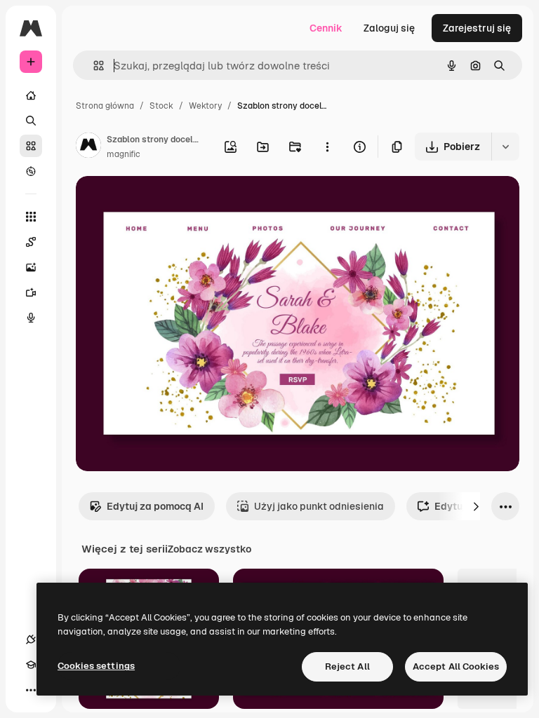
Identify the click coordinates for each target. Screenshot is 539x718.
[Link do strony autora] (88, 147)
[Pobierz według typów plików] (505, 147)
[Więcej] (31, 690)
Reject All (347, 666)
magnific (123, 154)
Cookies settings (96, 666)
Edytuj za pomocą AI (155, 506)
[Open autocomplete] (93, 65)
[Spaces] (31, 242)
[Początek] (31, 95)
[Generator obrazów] (31, 267)
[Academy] (31, 664)
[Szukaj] (31, 120)
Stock (161, 105)
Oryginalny (172, 203)
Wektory (205, 105)
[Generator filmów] (31, 292)
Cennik (326, 28)
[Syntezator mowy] (31, 317)
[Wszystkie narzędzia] (31, 216)
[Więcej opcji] (327, 147)
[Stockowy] (31, 146)
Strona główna (105, 105)
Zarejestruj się (477, 28)
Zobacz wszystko (209, 549)
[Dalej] (475, 506)
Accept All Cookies (456, 666)
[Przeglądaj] (31, 171)
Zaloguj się (389, 28)
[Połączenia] (31, 639)
